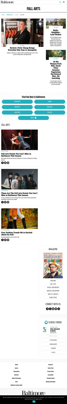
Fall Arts (22, 46)
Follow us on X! (50, 309)
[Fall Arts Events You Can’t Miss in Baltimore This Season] (19, 140)
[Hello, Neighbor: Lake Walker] (56, 23)
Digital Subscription (53, 287)
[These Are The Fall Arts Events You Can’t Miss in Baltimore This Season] (19, 179)
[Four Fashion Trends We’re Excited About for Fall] (19, 218)
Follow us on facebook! (47, 309)
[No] (65, 399)
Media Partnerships (16, 378)
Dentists (17, 107)
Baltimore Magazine (33, 2)
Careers (16, 368)
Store (16, 381)
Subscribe (53, 281)
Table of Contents (53, 294)
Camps (50, 101)
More (32, 118)
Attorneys (17, 101)
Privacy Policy (50, 371)
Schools (49, 112)
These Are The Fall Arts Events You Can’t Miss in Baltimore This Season (19, 194)
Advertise (16, 375)
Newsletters (53, 297)
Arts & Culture (4, 151)
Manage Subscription (53, 291)
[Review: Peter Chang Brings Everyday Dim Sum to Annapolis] (22, 32)
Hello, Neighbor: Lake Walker (55, 32)
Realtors (17, 112)
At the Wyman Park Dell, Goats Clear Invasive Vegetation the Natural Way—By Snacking (56, 70)
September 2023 (9, 14)
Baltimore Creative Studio (16, 385)
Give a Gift (53, 284)
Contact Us (50, 364)
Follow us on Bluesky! (53, 309)
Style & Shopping (5, 230)
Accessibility (50, 375)
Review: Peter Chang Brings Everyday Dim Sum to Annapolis (22, 49)
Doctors (49, 107)
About (16, 364)
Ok (34, 401)
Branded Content (50, 378)
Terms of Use (50, 368)
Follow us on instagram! (58, 309)
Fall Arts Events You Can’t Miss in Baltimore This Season (16, 155)
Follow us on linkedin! (56, 309)
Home (3, 14)
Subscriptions (16, 371)
